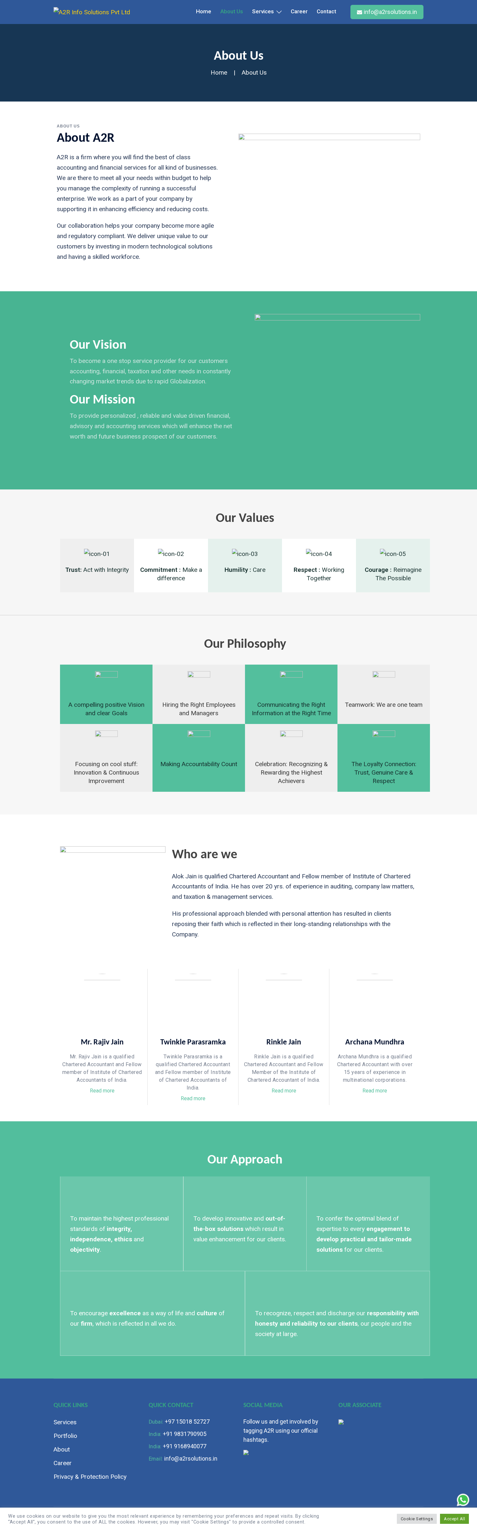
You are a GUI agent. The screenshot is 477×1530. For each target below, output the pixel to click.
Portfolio (65, 1436)
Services (263, 11)
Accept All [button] (454, 1518)
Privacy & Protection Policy (90, 1476)
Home (203, 11)
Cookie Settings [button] (417, 1518)
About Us (231, 11)
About (62, 1449)
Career (299, 11)
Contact (326, 11)
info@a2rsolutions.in (390, 11)
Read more (102, 1090)
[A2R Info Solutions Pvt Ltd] (92, 12)
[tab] (102, 1090)
